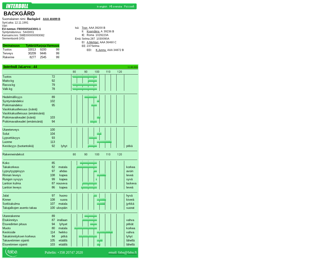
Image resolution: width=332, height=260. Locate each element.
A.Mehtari (93, 42)
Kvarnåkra (93, 31)
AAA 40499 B (51, 19)
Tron (85, 27)
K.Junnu (101, 50)
